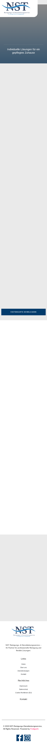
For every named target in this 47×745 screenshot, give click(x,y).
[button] (43, 8)
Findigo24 (34, 729)
